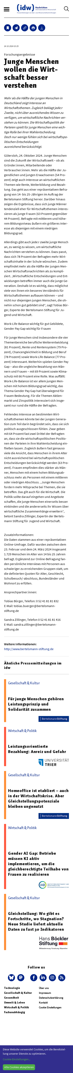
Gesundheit (11, 998)
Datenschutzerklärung (51, 997)
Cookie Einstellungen (50, 1007)
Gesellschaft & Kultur (18, 993)
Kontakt (43, 1002)
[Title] (24, 27)
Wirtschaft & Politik (16, 1007)
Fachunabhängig (14, 1012)
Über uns (44, 988)
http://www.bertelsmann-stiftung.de (29, 649)
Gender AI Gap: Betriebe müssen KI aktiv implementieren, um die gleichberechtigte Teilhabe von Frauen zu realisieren (38, 863)
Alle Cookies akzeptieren (19, 1067)
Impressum (45, 993)
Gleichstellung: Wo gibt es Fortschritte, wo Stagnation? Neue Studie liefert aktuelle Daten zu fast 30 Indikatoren (36, 921)
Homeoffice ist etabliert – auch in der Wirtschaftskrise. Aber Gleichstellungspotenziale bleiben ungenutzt (38, 798)
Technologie (12, 988)
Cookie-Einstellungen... (16, 1059)
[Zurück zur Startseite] (36, 9)
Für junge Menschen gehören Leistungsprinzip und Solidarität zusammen (36, 704)
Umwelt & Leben (14, 1002)
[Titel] (7, 27)
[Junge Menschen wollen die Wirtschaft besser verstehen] (16, 27)
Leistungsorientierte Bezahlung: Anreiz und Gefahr (37, 749)
